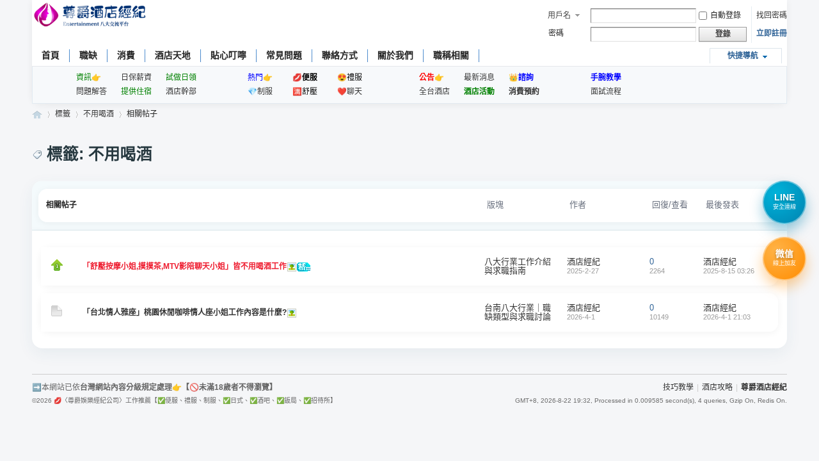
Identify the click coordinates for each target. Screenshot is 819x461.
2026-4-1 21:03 (727, 317)
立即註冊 (771, 33)
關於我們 (395, 55)
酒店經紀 (583, 261)
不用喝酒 (98, 113)
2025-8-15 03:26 (728, 271)
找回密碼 (771, 15)
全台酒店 (434, 91)
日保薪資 (136, 77)
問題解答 (91, 91)
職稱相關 (451, 55)
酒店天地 (173, 55)
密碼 (556, 33)
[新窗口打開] (57, 268)
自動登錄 (725, 15)
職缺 (88, 55)
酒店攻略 (717, 387)
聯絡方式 (340, 55)
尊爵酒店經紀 (37, 114)
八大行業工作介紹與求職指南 (517, 266)
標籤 (62, 113)
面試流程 (606, 91)
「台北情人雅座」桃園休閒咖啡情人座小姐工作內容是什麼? (185, 312)
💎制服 (260, 91)
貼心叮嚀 (228, 55)
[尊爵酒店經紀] (91, 16)
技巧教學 (678, 387)
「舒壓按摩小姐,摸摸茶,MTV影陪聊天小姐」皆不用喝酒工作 (185, 266)
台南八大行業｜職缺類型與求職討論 (517, 312)
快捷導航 (743, 55)
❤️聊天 (349, 91)
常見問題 (284, 55)
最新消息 (479, 77)
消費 (126, 55)
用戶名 (559, 15)
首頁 (51, 55)
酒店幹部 (181, 91)
